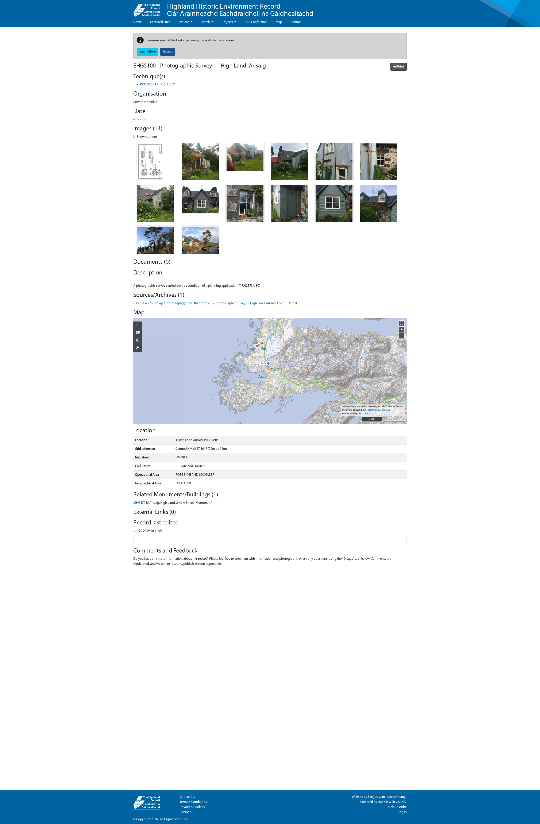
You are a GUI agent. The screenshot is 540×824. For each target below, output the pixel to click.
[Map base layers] (138, 333)
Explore (184, 22)
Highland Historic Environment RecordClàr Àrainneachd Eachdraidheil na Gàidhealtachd (240, 10)
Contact (295, 22)
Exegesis (374, 797)
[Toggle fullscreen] (401, 323)
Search (206, 22)
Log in (402, 812)
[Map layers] (138, 325)
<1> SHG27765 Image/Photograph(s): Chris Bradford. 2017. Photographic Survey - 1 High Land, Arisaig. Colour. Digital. (215, 303)
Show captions (146, 137)
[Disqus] (270, 626)
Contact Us (187, 797)
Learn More (148, 51)
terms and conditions (379, 410)
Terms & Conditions (193, 802)
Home (137, 22)
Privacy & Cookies (192, 807)
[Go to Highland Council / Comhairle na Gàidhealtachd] (146, 8)
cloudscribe (398, 807)
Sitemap (185, 812)
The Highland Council (173, 819)
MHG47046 (141, 503)
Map (279, 22)
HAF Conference (255, 22)
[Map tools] (138, 348)
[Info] (138, 340)
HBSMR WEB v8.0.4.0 (392, 802)
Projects (228, 22)
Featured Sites (160, 22)
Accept (168, 51)
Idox (389, 797)
